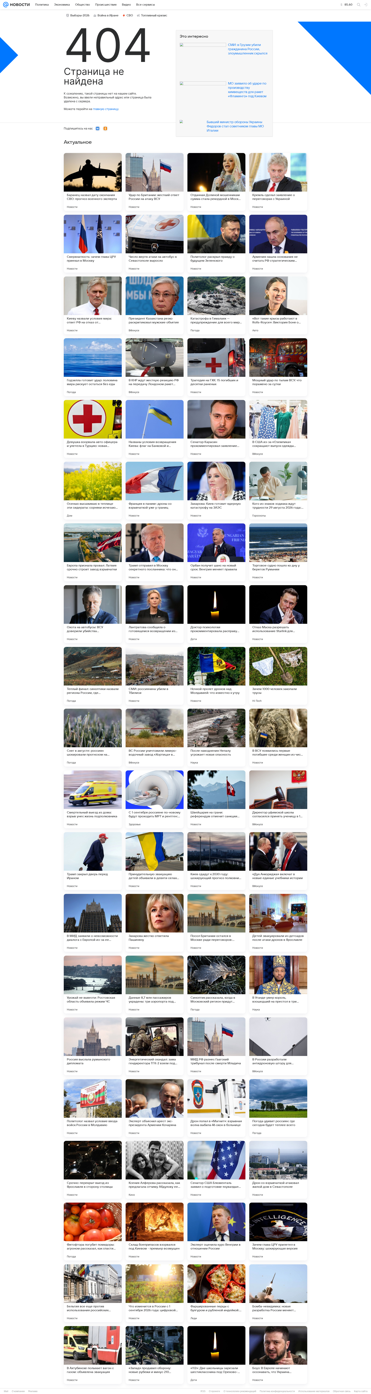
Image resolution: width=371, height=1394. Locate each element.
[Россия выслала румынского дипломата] (93, 1046)
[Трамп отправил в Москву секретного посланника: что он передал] (155, 552)
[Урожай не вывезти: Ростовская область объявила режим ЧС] (93, 985)
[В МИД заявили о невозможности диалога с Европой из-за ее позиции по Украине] (93, 923)
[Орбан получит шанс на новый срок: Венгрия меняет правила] (216, 552)
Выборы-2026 (79, 15)
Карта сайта (361, 1391)
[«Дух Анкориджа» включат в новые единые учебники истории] (278, 861)
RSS (203, 1391)
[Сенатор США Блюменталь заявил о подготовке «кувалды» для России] (216, 1170)
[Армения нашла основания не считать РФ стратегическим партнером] (278, 244)
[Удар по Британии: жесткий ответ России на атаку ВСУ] (155, 182)
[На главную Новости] (19, 4)
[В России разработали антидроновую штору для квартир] (278, 1046)
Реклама (32, 1391)
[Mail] (6, 4)
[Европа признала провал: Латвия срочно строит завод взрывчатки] (93, 552)
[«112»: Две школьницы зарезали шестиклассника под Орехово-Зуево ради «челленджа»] (216, 1355)
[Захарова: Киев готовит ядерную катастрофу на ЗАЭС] (216, 491)
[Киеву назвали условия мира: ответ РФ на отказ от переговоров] (93, 305)
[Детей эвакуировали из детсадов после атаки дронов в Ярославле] (278, 923)
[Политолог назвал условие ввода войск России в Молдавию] (93, 1108)
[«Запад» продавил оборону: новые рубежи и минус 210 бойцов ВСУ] (155, 1355)
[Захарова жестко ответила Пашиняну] (155, 923)
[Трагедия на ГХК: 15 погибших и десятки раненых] (216, 367)
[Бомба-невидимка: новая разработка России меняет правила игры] (278, 1293)
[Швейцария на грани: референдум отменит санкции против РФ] (216, 799)
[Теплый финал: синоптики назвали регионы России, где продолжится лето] (93, 676)
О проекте (214, 1391)
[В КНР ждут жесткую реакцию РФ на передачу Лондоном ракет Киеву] (155, 367)
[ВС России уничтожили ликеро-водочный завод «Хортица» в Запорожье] (155, 738)
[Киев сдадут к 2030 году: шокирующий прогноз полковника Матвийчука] (216, 861)
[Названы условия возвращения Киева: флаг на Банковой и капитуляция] (155, 429)
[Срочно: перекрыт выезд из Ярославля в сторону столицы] (93, 1170)
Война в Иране (108, 15)
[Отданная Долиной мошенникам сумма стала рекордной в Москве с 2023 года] (216, 182)
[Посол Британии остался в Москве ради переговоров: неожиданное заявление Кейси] (216, 923)
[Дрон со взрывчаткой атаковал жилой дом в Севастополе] (278, 1170)
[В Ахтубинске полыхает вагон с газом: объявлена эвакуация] (93, 1355)
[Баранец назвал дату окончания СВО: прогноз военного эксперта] (93, 182)
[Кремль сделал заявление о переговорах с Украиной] (278, 182)
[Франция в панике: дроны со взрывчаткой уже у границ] (155, 491)
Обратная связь (342, 1391)
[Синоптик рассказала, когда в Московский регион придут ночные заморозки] (216, 985)
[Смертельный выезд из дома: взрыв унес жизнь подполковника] (93, 799)
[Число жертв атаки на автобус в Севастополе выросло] (155, 244)
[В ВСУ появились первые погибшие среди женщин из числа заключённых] (278, 738)
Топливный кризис (154, 15)
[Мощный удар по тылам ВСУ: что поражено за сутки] (278, 367)
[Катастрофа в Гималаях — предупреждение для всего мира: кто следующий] (216, 305)
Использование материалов (313, 1391)
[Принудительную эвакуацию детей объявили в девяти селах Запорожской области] (155, 861)
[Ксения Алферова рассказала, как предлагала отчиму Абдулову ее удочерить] (155, 1170)
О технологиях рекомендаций (240, 1391)
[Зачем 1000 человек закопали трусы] (278, 676)
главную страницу (105, 109)
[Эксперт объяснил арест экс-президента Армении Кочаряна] (155, 1108)
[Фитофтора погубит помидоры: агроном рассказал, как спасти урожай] (93, 1231)
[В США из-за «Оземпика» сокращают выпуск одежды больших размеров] (278, 429)
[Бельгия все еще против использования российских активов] (93, 1293)
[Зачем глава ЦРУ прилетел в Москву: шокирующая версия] (278, 1231)
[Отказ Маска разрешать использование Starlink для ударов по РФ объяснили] (278, 614)
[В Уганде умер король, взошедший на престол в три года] (278, 985)
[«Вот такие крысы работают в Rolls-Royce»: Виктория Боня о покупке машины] (278, 305)
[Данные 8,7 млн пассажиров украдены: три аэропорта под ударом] (155, 985)
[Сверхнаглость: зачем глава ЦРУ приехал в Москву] (93, 244)
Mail (6, 1391)
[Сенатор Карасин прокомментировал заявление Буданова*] (216, 429)
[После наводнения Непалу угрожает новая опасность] (216, 738)
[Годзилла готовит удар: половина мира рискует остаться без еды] (93, 367)
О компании (18, 1391)
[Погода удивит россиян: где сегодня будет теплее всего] (278, 1108)
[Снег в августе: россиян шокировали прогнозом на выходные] (93, 738)
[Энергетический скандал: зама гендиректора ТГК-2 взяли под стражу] (155, 1046)
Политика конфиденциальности (277, 1391)
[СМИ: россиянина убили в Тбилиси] (155, 676)
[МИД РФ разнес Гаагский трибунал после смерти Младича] (216, 1046)
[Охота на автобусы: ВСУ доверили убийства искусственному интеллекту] (93, 614)
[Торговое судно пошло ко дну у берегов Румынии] (278, 552)
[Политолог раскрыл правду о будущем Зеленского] (216, 244)
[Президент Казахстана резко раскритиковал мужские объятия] (155, 305)
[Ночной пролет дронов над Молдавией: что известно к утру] (216, 676)
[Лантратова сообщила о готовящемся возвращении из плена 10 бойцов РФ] (155, 614)
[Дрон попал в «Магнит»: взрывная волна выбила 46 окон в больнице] (216, 1108)
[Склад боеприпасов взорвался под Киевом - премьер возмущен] (155, 1231)
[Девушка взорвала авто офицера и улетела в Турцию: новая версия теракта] (93, 429)
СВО (130, 15)
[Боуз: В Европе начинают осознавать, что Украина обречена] (278, 1355)
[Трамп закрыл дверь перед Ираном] (93, 861)
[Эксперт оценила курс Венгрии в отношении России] (216, 1231)
